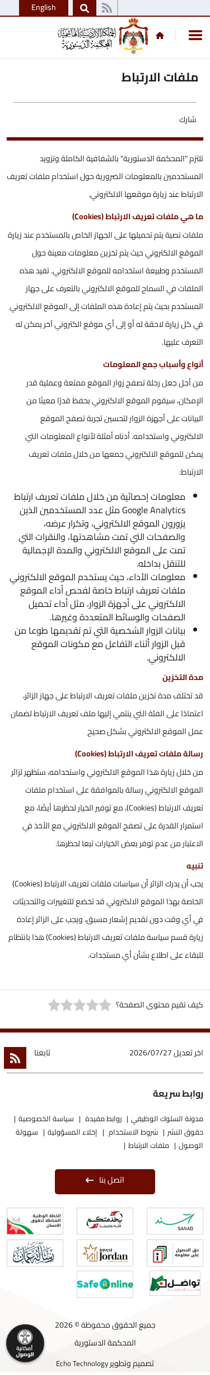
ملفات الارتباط (148, 1145)
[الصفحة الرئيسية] (160, 35)
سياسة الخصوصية (46, 1118)
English (43, 7)
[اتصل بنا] (106, 8)
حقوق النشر (185, 1131)
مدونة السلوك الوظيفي (167, 1118)
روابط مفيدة (102, 1118)
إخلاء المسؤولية (72, 1131)
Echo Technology (82, 1363)
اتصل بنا (111, 1180)
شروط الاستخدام (132, 1131)
